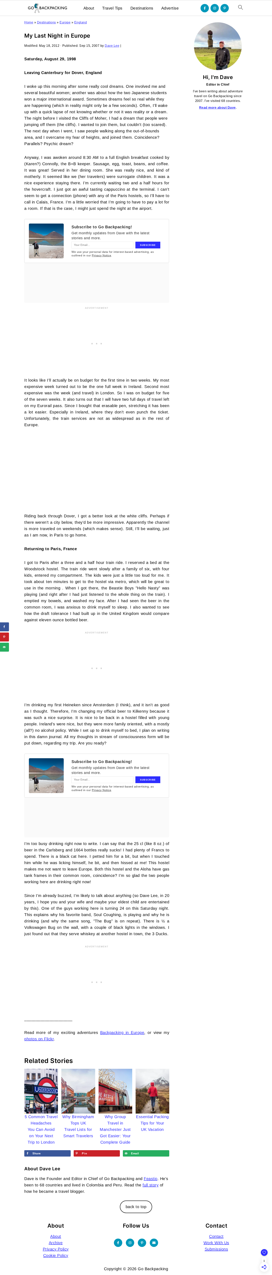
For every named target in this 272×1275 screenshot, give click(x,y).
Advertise (170, 8)
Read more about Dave (217, 107)
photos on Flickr (39, 1039)
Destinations (141, 8)
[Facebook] (205, 8)
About (88, 8)
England (80, 22)
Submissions (216, 1249)
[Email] (154, 1243)
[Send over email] (4, 647)
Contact (216, 1236)
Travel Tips (112, 8)
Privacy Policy (56, 1249)
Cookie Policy (55, 1255)
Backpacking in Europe (122, 1032)
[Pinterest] (224, 8)
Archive (56, 1243)
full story (151, 1185)
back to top (136, 1207)
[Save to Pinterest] (4, 636)
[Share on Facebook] (4, 626)
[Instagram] (214, 8)
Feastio (151, 1178)
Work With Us (216, 1243)
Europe (65, 22)
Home (28, 22)
